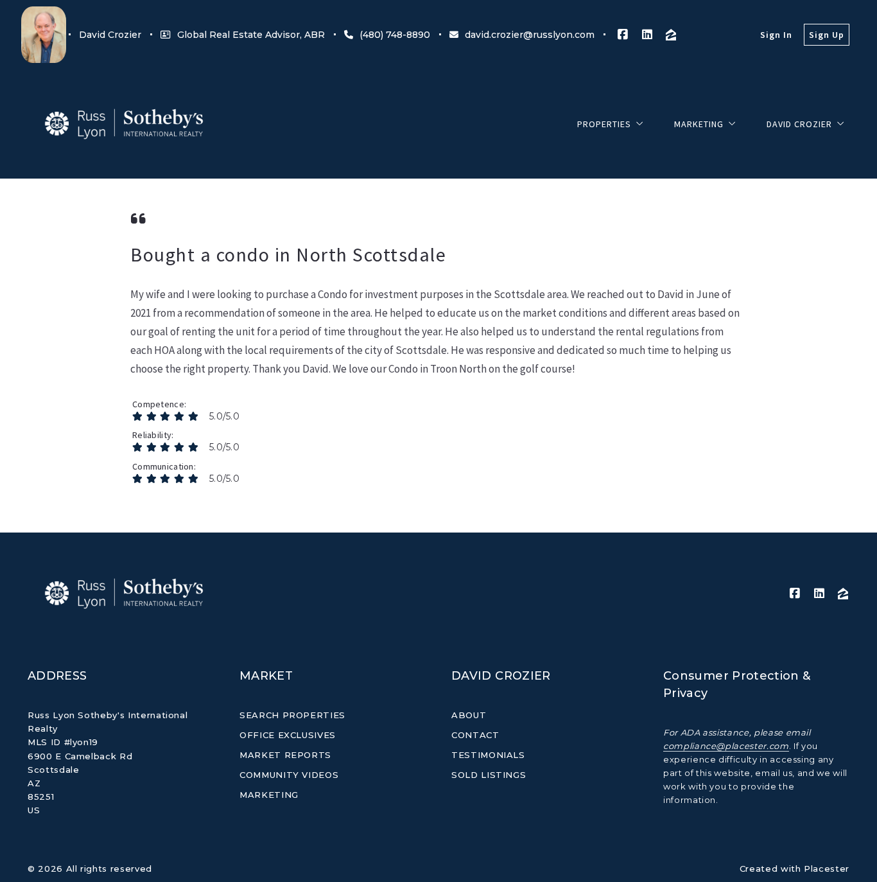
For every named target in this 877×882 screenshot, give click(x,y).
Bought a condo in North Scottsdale (288, 254)
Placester (826, 868)
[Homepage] (124, 124)
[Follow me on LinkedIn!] (647, 34)
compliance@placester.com (726, 746)
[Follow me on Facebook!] (623, 34)
